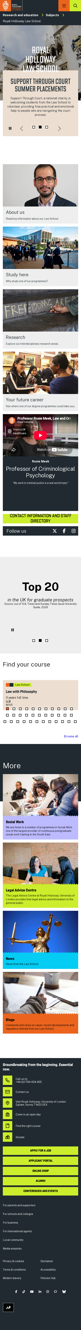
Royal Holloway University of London (11, 5)
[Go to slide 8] (52, 709)
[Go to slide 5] (33, 709)
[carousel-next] (59, 129)
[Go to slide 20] (58, 715)
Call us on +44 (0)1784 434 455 (29, 1080)
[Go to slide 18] (45, 715)
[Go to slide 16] (33, 715)
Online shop (40, 1171)
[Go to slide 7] (46, 709)
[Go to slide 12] (7, 715)
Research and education (20, 15)
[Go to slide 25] (17, 721)
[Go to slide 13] (13, 715)
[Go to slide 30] (49, 721)
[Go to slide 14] (20, 715)
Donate (20, 1137)
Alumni (40, 1181)
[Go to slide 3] (46, 127)
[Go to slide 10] (65, 709)
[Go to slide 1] (33, 127)
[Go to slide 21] (65, 715)
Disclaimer (46, 1261)
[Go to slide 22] (71, 715)
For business (10, 1222)
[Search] (75, 5)
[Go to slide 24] (11, 721)
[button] (16, 1291)
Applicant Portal (41, 1160)
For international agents (17, 1231)
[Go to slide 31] (56, 721)
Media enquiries (12, 1248)
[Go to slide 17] (39, 715)
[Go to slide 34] (75, 721)
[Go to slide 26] (24, 721)
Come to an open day (28, 1114)
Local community (13, 1239)
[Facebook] (64, 531)
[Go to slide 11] (71, 709)
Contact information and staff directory (40, 518)
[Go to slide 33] (69, 721)
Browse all (71, 736)
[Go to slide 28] (37, 721)
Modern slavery (12, 1278)
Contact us (22, 1091)
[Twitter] (54, 531)
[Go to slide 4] (26, 709)
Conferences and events (40, 1191)
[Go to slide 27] (30, 721)
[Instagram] (73, 531)
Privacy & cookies (13, 1261)
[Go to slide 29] (43, 721)
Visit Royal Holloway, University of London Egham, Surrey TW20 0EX (41, 1103)
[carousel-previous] (21, 129)
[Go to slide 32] (62, 721)
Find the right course (28, 1125)
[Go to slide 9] (58, 709)
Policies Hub (48, 1278)
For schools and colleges (18, 1213)
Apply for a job (40, 1150)
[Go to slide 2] (40, 127)
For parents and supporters (19, 1205)
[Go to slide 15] (26, 715)
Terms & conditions (14, 1269)
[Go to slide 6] (39, 709)
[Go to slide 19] (52, 715)
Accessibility (48, 1269)
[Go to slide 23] (5, 721)
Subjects (52, 15)
